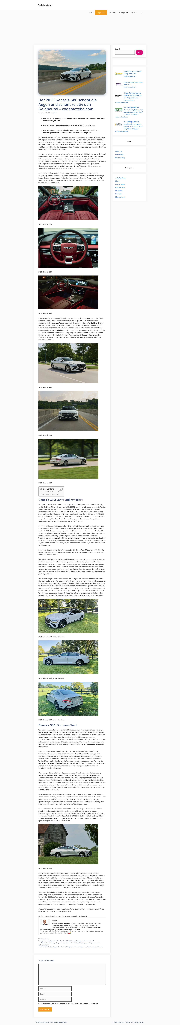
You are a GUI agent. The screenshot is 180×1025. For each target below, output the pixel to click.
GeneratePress (61, 1022)
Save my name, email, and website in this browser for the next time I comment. (69, 1004)
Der (61, 941)
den (58, 941)
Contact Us (119, 154)
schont (88, 941)
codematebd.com (50, 941)
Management (123, 13)
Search (117, 49)
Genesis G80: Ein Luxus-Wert (50, 494)
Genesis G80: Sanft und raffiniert (51, 492)
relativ (84, 941)
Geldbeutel (72, 941)
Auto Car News (120, 178)
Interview (118, 194)
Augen (43, 941)
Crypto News (101, 13)
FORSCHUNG (120, 187)
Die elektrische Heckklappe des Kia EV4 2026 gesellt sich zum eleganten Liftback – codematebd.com (72, 947)
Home (91, 13)
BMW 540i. (97, 550)
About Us (118, 151)
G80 (66, 941)
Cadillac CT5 (54, 790)
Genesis (78, 941)
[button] (141, 12)
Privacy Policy (120, 158)
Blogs (133, 13)
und (92, 941)
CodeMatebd (45, 5)
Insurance (112, 13)
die (64, 941)
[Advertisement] (90, 29)
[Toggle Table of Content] (60, 489)
